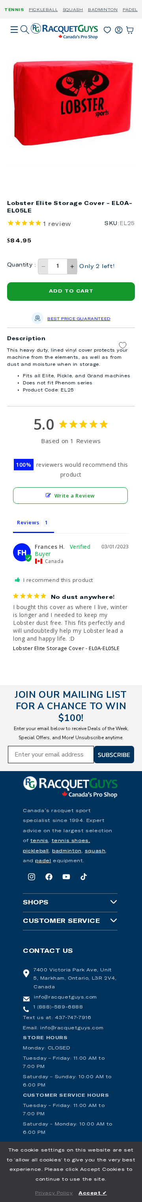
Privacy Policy (54, 1193)
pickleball (36, 851)
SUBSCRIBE (114, 754)
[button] (14, 41)
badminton (66, 851)
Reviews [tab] (28, 522)
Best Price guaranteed (78, 319)
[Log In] (119, 28)
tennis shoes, (71, 841)
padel (43, 861)
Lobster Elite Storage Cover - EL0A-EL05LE (66, 648)
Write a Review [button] (74, 495)
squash (95, 851)
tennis (39, 841)
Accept (92, 1193)
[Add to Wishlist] (122, 345)
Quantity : (21, 265)
